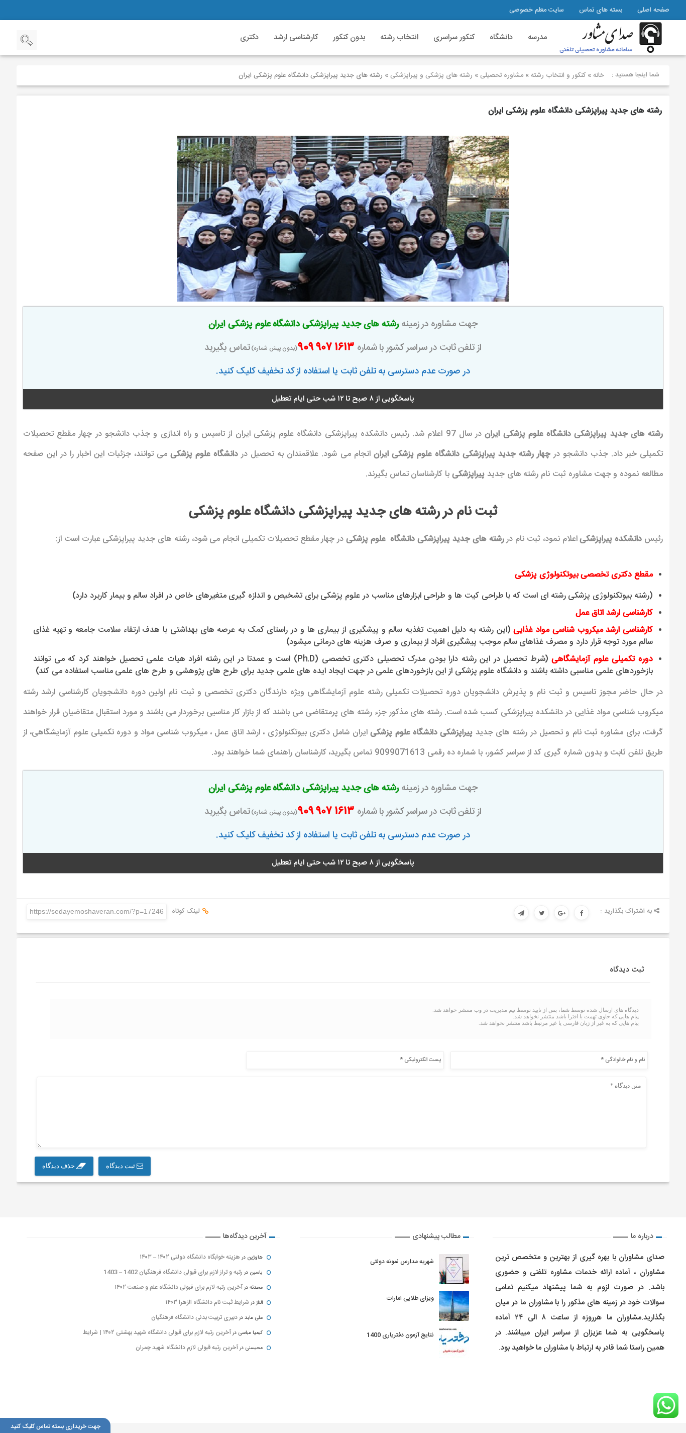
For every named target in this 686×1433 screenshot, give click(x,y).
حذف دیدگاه (59, 1166)
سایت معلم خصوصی (536, 10)
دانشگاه (501, 37)
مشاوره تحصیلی (501, 75)
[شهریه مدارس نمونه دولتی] (454, 1269)
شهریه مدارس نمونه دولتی (402, 1262)
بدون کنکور (349, 37)
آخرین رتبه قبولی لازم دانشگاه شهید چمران (187, 1348)
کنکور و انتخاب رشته (558, 75)
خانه (598, 75)
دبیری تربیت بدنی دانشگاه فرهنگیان (194, 1317)
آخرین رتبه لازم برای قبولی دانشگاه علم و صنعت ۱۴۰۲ (179, 1287)
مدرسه (537, 37)
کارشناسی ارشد (296, 37)
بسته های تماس (600, 10)
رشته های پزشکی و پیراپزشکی (431, 75)
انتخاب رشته (399, 37)
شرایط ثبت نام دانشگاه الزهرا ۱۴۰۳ (207, 1302)
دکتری (249, 37)
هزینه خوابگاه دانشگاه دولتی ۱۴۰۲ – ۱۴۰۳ (190, 1257)
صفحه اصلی (653, 10)
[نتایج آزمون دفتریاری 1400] (454, 1342)
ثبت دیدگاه (121, 1166)
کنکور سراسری (454, 37)
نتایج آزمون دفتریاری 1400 (400, 1335)
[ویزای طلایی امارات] (454, 1306)
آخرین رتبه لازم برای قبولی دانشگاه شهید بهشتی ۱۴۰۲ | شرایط (157, 1332)
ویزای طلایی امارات (410, 1298)
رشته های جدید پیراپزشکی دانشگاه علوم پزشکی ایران (575, 111)
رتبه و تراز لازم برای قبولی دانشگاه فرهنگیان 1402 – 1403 (173, 1272)
